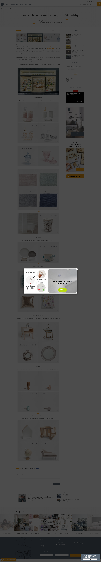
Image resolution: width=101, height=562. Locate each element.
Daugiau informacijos (87, 557)
